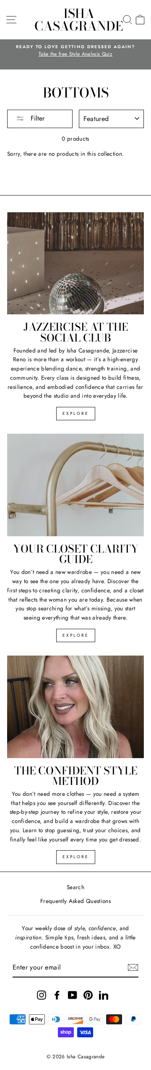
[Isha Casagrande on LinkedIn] (103, 995)
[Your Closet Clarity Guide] (75, 485)
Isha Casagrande (78, 19)
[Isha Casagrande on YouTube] (72, 995)
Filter (36, 118)
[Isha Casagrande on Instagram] (41, 995)
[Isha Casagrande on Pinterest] (88, 995)
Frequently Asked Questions (75, 901)
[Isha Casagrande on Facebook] (57, 995)
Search (75, 887)
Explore (75, 413)
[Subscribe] (133, 967)
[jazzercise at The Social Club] (75, 263)
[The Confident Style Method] (75, 707)
